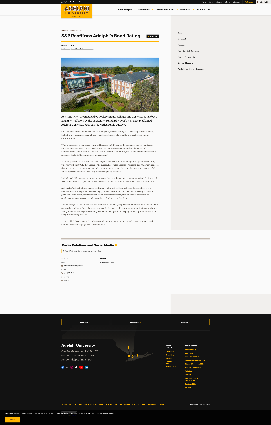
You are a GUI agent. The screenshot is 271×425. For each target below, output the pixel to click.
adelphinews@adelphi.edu (73, 266)
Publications (65, 49)
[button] (249, 2)
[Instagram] (72, 367)
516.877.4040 (69, 273)
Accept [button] (12, 419)
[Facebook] (62, 367)
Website (67, 280)
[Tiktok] (76, 367)
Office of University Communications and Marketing (82, 251)
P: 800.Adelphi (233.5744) (76, 359)
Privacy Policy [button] (109, 413)
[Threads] (67, 367)
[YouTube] (81, 367)
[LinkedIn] (86, 367)
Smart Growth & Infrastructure (82, 49)
